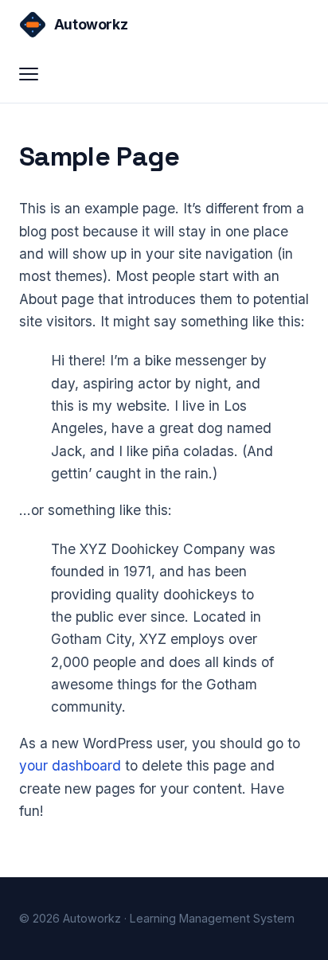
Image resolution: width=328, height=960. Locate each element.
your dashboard (70, 765)
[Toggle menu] (36, 74)
